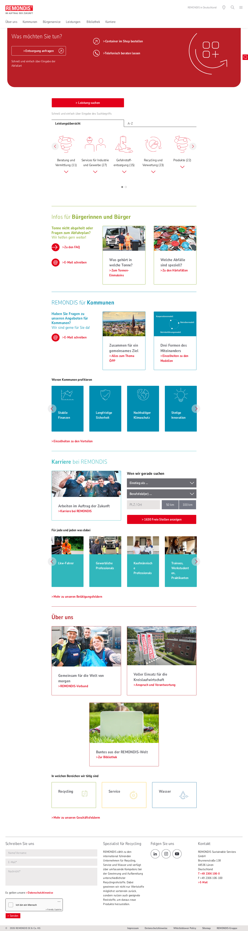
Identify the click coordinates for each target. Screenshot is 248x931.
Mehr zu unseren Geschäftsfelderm (77, 817)
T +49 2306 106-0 (209, 874)
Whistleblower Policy (184, 928)
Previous (52, 408)
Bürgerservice (52, 22)
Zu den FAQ (72, 247)
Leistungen (73, 22)
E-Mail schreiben (75, 262)
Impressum (133, 928)
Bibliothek (93, 22)
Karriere (110, 22)
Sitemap (206, 928)
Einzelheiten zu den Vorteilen (73, 441)
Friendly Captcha (54, 909)
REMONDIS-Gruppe (227, 928)
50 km (170, 505)
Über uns (11, 22)
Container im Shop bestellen (124, 41)
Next (196, 408)
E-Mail (204, 882)
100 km (187, 505)
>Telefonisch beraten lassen (121, 53)
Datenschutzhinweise (40, 893)
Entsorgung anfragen (39, 51)
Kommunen (30, 22)
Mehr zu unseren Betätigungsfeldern (78, 596)
